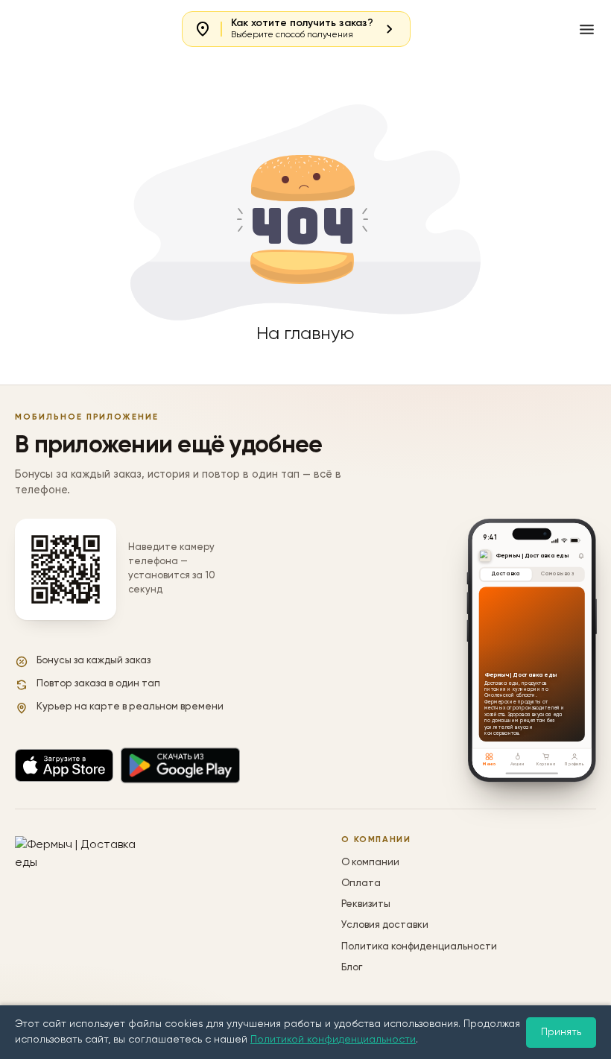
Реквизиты (365, 904)
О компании (370, 862)
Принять (561, 1032)
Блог (351, 968)
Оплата (361, 883)
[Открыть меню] (586, 29)
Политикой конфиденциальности (333, 1039)
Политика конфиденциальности (419, 947)
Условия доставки (384, 925)
